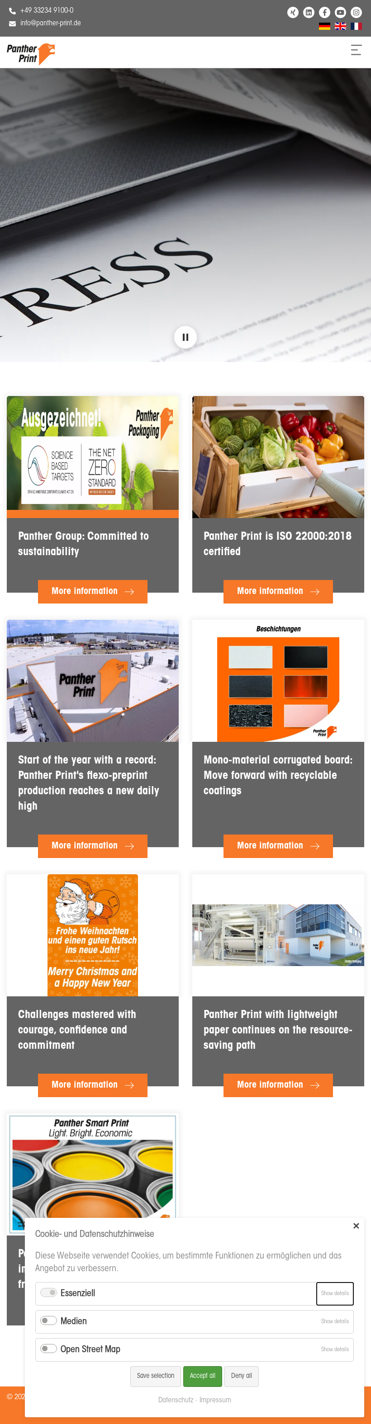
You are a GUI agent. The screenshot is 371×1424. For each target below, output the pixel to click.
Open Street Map (90, 1349)
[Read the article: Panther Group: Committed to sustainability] (93, 457)
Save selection (155, 1376)
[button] (185, 337)
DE (323, 27)
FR (354, 27)
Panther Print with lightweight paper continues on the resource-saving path (278, 1030)
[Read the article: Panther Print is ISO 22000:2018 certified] (278, 457)
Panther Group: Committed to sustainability (83, 545)
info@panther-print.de (50, 23)
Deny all (241, 1376)
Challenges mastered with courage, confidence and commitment (77, 1030)
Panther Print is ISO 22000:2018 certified (278, 545)
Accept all (202, 1376)
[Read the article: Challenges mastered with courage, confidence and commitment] (93, 935)
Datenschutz (175, 1400)
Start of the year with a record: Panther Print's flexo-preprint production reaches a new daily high (88, 783)
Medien (74, 1321)
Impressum (215, 1400)
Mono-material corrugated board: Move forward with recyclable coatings (278, 776)
